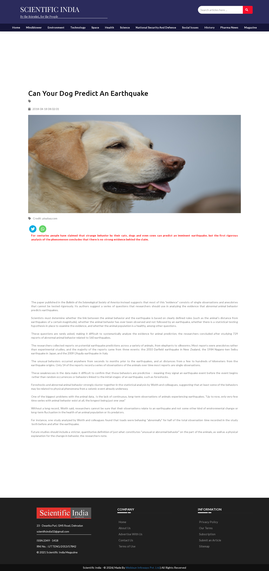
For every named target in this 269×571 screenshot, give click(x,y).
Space (95, 27)
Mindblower (34, 27)
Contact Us (126, 540)
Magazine (250, 27)
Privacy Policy (208, 522)
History (209, 27)
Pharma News (229, 27)
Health (109, 27)
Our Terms (206, 528)
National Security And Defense (156, 27)
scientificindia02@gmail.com (53, 531)
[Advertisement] (134, 56)
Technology (77, 27)
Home (16, 27)
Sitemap (204, 546)
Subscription (207, 534)
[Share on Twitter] (32, 229)
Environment (56, 27)
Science (125, 27)
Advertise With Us (130, 534)
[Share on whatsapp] (42, 229)
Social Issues (190, 27)
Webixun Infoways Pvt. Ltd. (143, 567)
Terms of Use (127, 546)
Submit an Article (210, 540)
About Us (125, 528)
